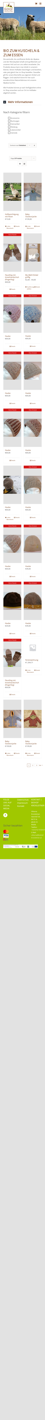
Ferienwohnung (31, 660)
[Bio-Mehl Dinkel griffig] (33, 252)
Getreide (14, 133)
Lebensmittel (16, 130)
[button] (22, 102)
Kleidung (14, 127)
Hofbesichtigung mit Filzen (12, 215)
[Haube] (12, 485)
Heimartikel (15, 124)
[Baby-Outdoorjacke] (33, 192)
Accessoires (15, 118)
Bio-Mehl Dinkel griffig (31, 276)
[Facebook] (5, 815)
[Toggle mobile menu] (40, 3)
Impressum (22, 803)
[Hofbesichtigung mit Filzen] (12, 192)
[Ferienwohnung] (33, 648)
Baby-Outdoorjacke (31, 215)
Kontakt (20, 806)
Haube (7, 336)
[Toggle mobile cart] (36, 3)
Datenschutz (23, 799)
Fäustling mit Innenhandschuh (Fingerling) (12, 277)
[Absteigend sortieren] (34, 145)
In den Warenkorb (9, 227)
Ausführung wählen (30, 288)
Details (17, 226)
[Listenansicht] (24, 164)
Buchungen (15, 121)
